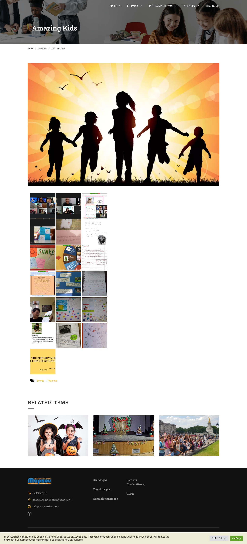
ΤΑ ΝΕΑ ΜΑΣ (189, 6)
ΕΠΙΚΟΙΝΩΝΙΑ (212, 6)
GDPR (130, 493)
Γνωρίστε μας (102, 489)
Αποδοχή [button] (236, 538)
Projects (43, 48)
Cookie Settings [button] (219, 538)
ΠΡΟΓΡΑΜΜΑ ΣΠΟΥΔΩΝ (160, 6)
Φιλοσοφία (100, 480)
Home (30, 48)
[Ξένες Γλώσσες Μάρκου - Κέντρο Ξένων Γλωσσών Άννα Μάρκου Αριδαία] (40, 6)
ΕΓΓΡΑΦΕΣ (132, 6)
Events (40, 380)
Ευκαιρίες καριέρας (105, 498)
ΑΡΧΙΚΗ (114, 6)
